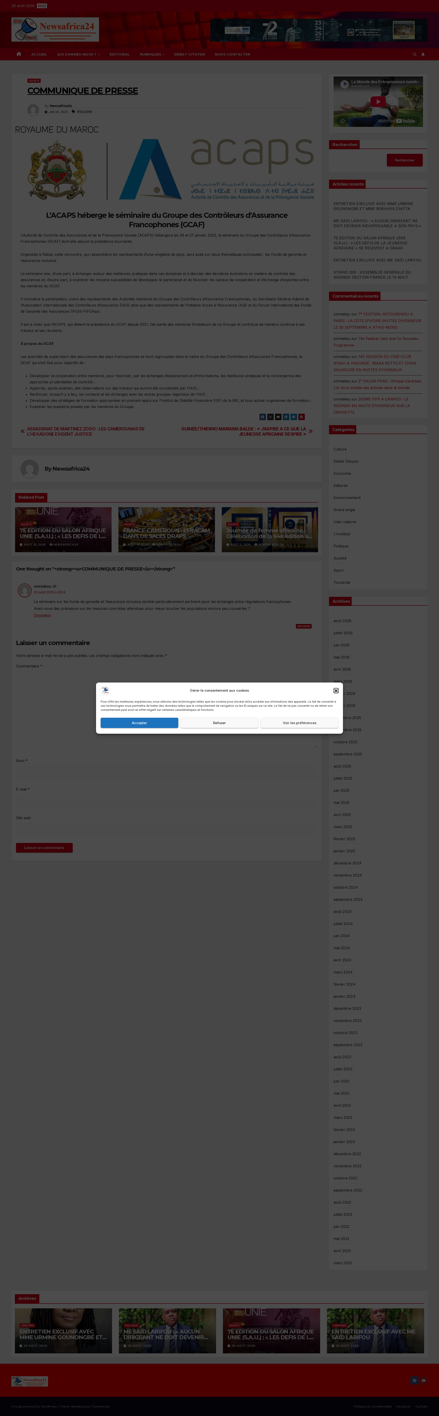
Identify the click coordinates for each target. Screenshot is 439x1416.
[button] (336, 690)
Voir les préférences (299, 722)
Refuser (219, 722)
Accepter (139, 722)
